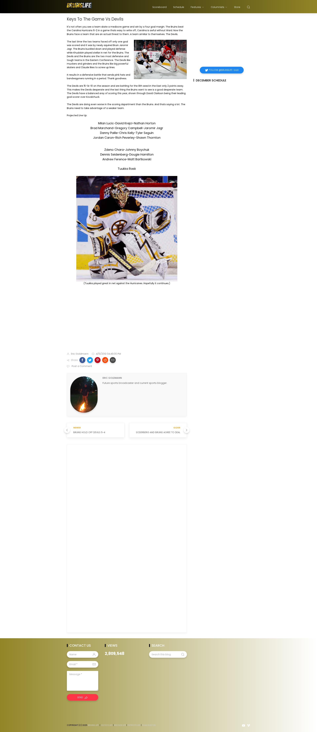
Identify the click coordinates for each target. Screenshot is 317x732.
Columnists (217, 7)
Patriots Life (134, 725)
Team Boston (149, 725)
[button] (82, 360)
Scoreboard (159, 7)
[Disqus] (126, 494)
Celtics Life (107, 725)
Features (196, 7)
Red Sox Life (120, 725)
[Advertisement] (127, 323)
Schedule (178, 7)
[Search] (248, 7)
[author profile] (84, 394)
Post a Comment (81, 366)
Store (237, 7)
